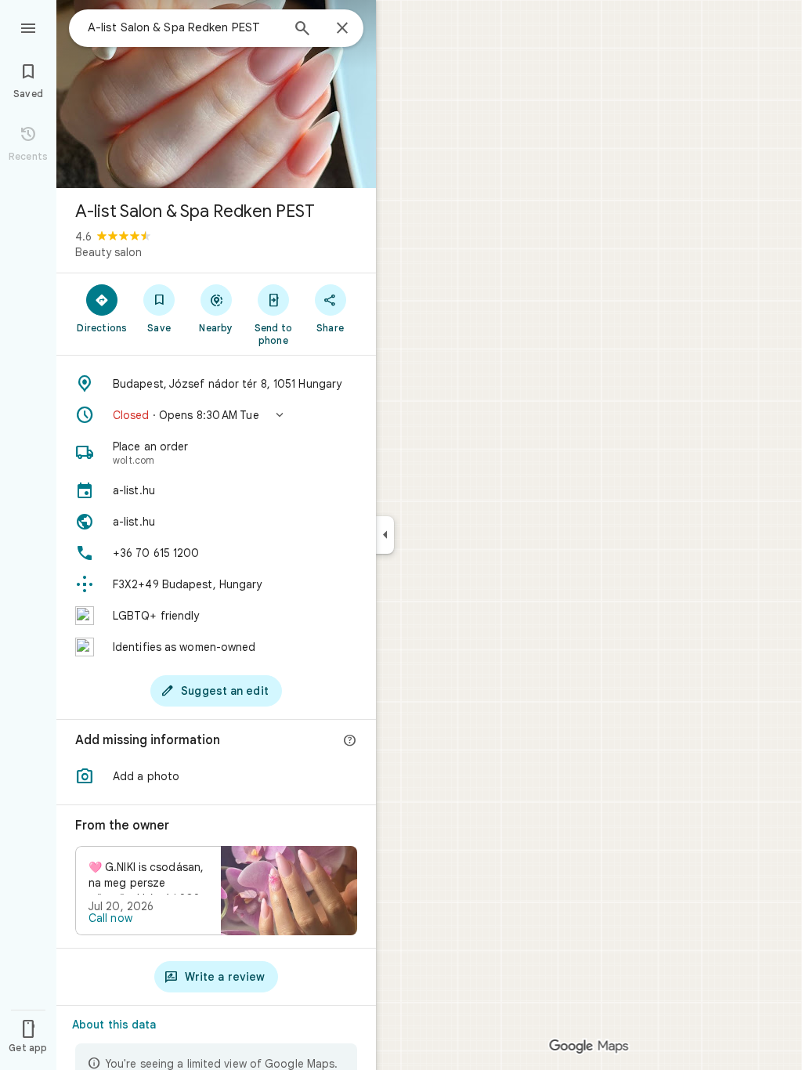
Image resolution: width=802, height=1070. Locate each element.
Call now (110, 918)
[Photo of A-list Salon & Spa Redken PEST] (216, 94)
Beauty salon (108, 252)
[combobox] (184, 27)
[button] (216, 415)
